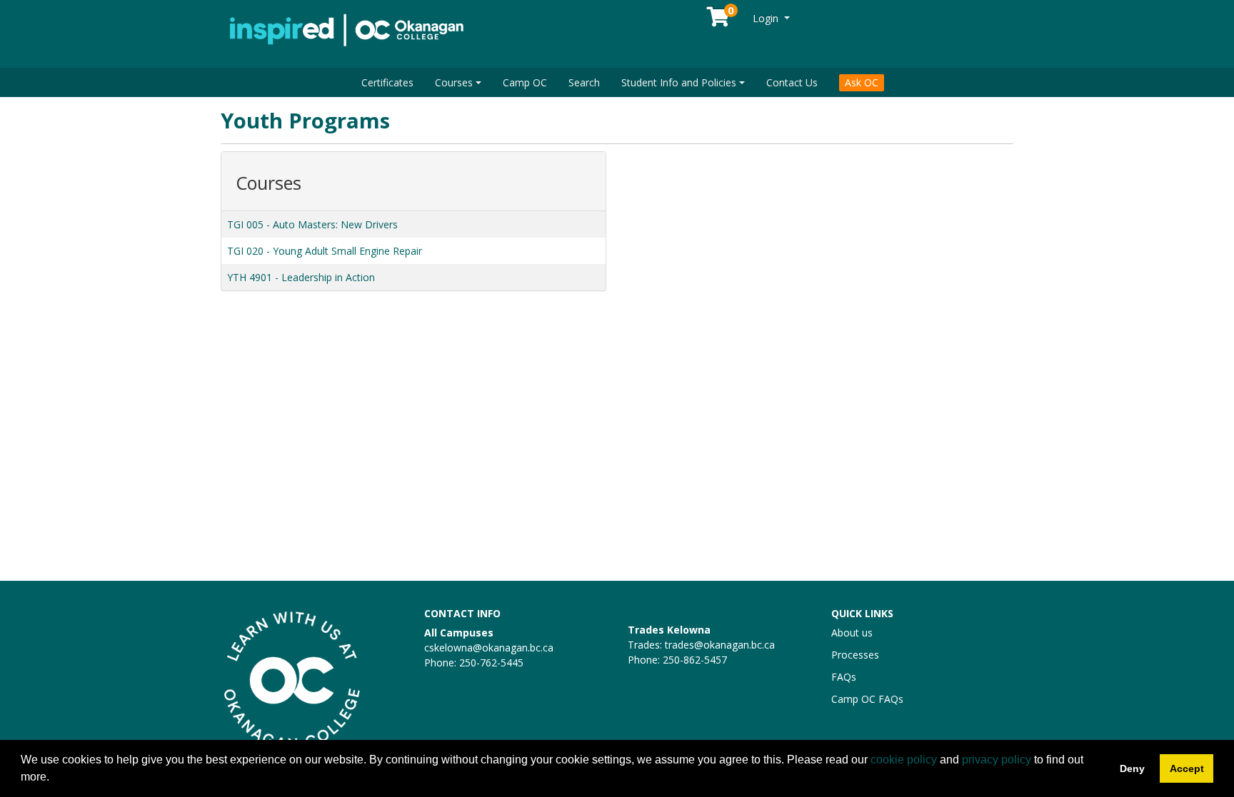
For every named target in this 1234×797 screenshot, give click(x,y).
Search (584, 82)
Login (767, 18)
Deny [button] (1132, 768)
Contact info (462, 613)
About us (852, 632)
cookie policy (904, 759)
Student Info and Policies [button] (678, 82)
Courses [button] (454, 82)
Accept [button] (1187, 768)
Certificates (387, 82)
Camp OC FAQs (867, 699)
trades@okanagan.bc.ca (720, 644)
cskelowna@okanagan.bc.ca (488, 647)
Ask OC (861, 82)
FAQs (843, 677)
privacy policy (996, 759)
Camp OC (525, 82)
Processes (855, 654)
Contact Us (792, 82)
